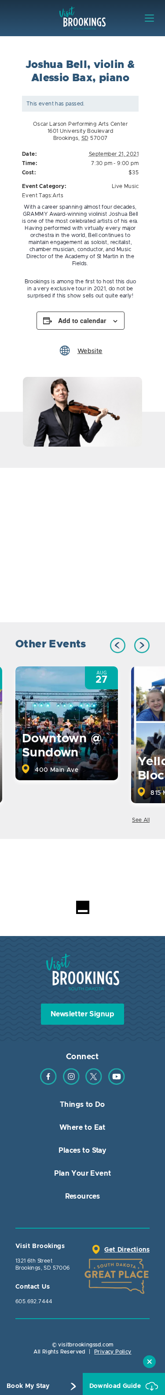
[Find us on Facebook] (48, 1083)
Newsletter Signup (82, 1014)
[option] (82, 412)
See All (141, 820)
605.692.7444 (34, 1301)
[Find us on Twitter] (93, 1083)
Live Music (125, 186)
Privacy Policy (113, 1351)
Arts (57, 195)
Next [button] (142, 645)
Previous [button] (117, 645)
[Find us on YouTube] (116, 1083)
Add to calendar (82, 320)
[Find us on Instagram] (71, 1083)
